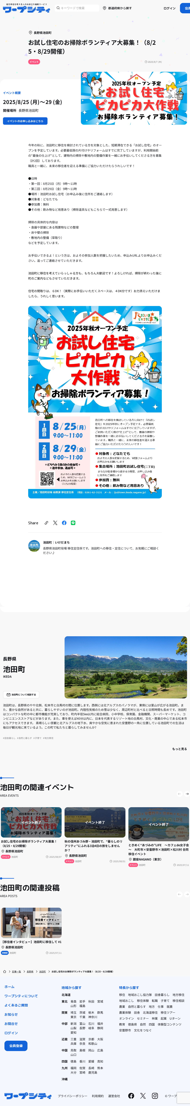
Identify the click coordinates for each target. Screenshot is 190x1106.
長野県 (30, 971)
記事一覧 (16, 971)
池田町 (42, 971)
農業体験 (125, 1012)
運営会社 (114, 1096)
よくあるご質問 (16, 1005)
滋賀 (82, 1039)
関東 (65, 1012)
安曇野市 (125, 1030)
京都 (91, 1039)
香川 (82, 1061)
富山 (82, 1023)
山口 (73, 1054)
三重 (73, 1039)
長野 (82, 1028)
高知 (100, 1061)
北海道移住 (150, 1012)
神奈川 (92, 1017)
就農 (170, 1006)
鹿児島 (92, 1072)
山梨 (73, 1028)
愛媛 (91, 1061)
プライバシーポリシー (72, 1096)
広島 (100, 1050)
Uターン (175, 1018)
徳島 (73, 1061)
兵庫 (73, 1043)
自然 (143, 1024)
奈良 (82, 1043)
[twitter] (55, 523)
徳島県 (132, 1024)
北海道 (66, 994)
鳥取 (73, 1050)
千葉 (82, 1017)
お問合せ (11, 1023)
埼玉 (73, 1012)
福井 (100, 1023)
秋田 (91, 1001)
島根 (82, 1050)
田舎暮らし (162, 994)
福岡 (73, 1068)
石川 (91, 1023)
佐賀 (82, 1068)
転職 (155, 1000)
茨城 (82, 1012)
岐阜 (91, 1028)
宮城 (100, 1001)
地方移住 (178, 994)
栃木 (91, 1012)
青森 (73, 1001)
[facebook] (64, 523)
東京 (73, 1017)
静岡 (100, 1028)
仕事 (161, 1006)
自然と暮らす (137, 1006)
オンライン (126, 1018)
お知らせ (11, 1014)
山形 (73, 1006)
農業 (122, 1006)
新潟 (73, 1023)
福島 (82, 1006)
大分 (73, 1072)
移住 (122, 994)
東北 (65, 1001)
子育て (165, 1000)
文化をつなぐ (143, 1030)
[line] (73, 523)
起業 (164, 1018)
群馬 (100, 1012)
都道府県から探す (120, 8)
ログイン (170, 8)
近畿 (65, 1039)
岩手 (82, 1001)
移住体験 (143, 1000)
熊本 (100, 1068)
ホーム (9, 986)
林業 (155, 1018)
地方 (152, 1006)
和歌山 (92, 1043)
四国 (65, 1061)
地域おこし (126, 1000)
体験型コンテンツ (169, 1024)
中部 (65, 1023)
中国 (65, 1050)
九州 (65, 1068)
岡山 (91, 1050)
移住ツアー (168, 1012)
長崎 (91, 1068)
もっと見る (179, 749)
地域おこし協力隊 (140, 994)
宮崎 (82, 1072)
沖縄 (65, 1079)
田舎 (137, 1012)
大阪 (100, 1039)
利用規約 (98, 1096)
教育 (122, 1024)
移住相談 (178, 1000)
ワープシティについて (21, 996)
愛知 (73, 1032)
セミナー (143, 1018)
